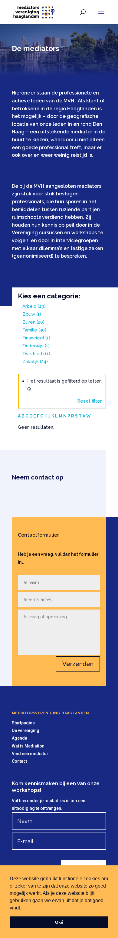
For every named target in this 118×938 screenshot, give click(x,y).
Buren (33, 322)
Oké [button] (59, 922)
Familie (34, 330)
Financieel (36, 338)
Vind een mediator (30, 753)
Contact (19, 761)
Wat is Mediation (28, 746)
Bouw (31, 314)
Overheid (36, 353)
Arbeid (34, 306)
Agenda (19, 738)
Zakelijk (35, 361)
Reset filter (89, 401)
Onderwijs (36, 346)
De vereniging (25, 730)
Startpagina (23, 722)
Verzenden (77, 664)
